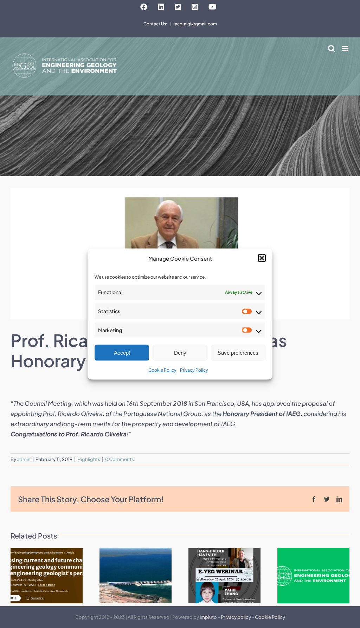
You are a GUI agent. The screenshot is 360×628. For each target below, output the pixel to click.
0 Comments (119, 459)
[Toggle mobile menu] (345, 48)
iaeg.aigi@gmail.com (195, 23)
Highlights (88, 459)
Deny (180, 353)
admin (24, 459)
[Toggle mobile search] (331, 48)
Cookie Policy (162, 370)
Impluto (208, 617)
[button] (261, 258)
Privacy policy (236, 617)
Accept (122, 353)
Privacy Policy (194, 370)
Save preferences (238, 353)
